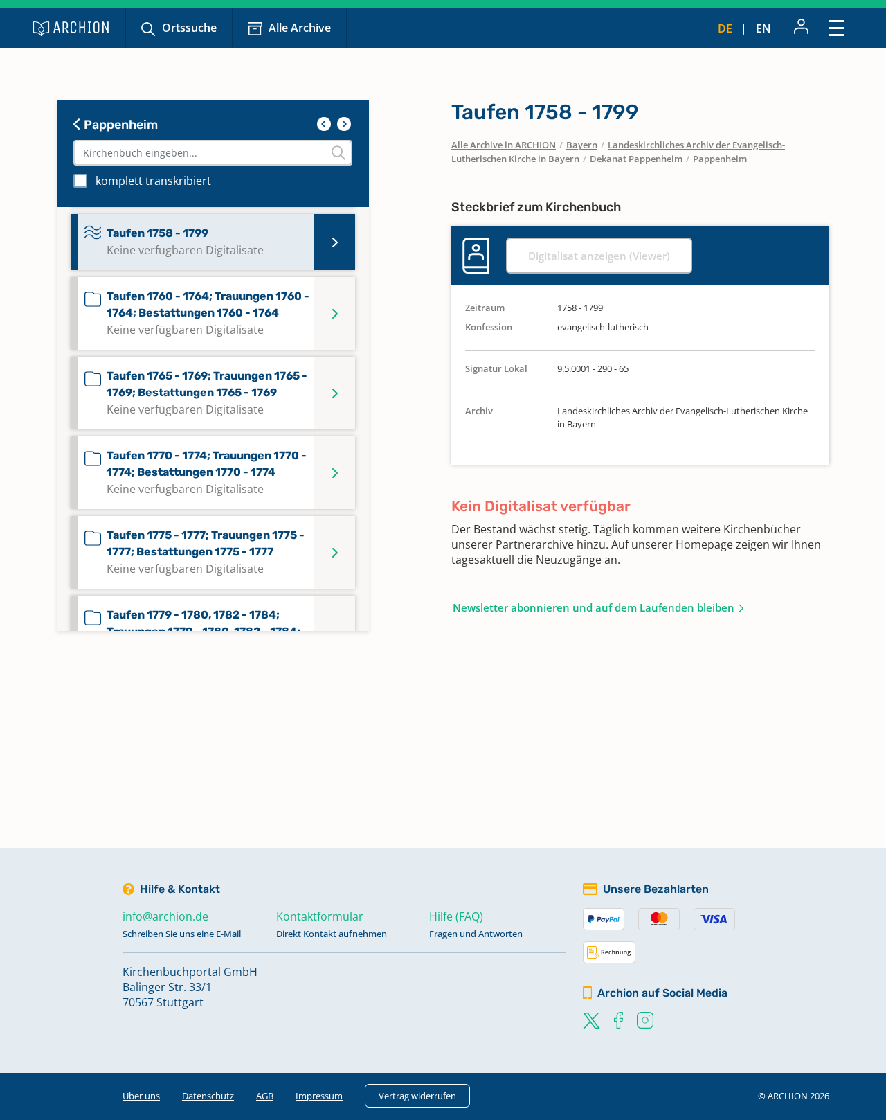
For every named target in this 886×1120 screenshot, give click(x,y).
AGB (264, 1096)
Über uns (141, 1096)
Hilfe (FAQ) (456, 916)
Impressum (319, 1096)
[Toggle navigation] (836, 27)
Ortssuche (189, 27)
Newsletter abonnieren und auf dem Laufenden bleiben (593, 607)
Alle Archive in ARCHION (503, 145)
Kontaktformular (319, 916)
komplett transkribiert (153, 180)
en (763, 28)
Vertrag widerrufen (417, 1096)
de (725, 28)
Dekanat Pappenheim (636, 158)
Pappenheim (119, 124)
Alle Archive (300, 27)
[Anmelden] (801, 28)
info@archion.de (165, 916)
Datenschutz (208, 1096)
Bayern (581, 145)
